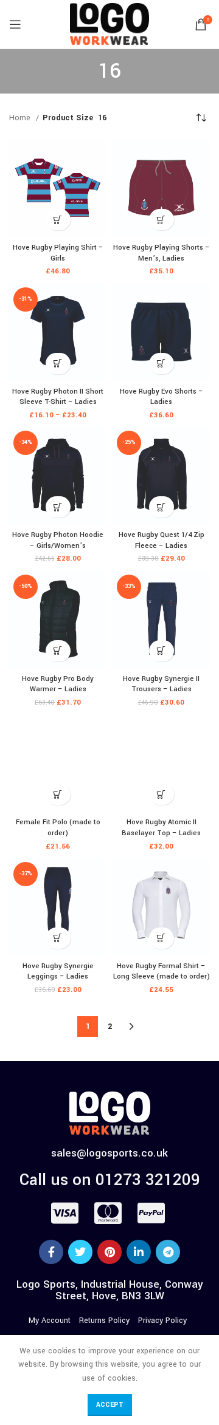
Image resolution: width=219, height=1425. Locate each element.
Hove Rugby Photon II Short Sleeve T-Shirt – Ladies (57, 397)
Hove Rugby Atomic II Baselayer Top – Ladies (161, 827)
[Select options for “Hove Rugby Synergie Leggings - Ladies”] (58, 938)
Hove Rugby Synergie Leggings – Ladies (58, 971)
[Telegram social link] (168, 1252)
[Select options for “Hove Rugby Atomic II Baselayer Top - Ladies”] (161, 794)
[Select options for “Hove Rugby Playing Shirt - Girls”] (58, 219)
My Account (50, 1320)
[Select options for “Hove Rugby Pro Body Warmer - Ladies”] (58, 650)
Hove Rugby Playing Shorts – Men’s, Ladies (161, 253)
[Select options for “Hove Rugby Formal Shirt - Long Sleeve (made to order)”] (161, 938)
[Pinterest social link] (109, 1252)
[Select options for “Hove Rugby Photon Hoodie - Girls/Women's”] (58, 507)
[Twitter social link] (80, 1252)
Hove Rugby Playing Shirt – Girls (58, 253)
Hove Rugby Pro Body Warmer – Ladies (58, 684)
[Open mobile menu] (15, 24)
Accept (109, 1404)
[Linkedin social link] (139, 1252)
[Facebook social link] (51, 1252)
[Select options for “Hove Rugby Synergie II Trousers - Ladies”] (161, 650)
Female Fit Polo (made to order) (58, 827)
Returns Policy (104, 1320)
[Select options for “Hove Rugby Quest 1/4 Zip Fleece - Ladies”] (161, 507)
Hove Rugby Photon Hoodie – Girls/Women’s (57, 540)
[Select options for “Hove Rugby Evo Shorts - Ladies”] (161, 363)
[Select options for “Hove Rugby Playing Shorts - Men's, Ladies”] (161, 219)
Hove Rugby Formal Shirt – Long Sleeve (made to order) (161, 971)
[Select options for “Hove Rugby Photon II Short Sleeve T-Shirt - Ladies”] (58, 363)
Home (21, 117)
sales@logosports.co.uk (109, 1153)
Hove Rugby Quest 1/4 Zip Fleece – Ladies (161, 540)
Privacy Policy (162, 1320)
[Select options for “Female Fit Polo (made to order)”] (58, 794)
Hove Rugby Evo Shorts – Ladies (161, 397)
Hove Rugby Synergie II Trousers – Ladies (161, 684)
